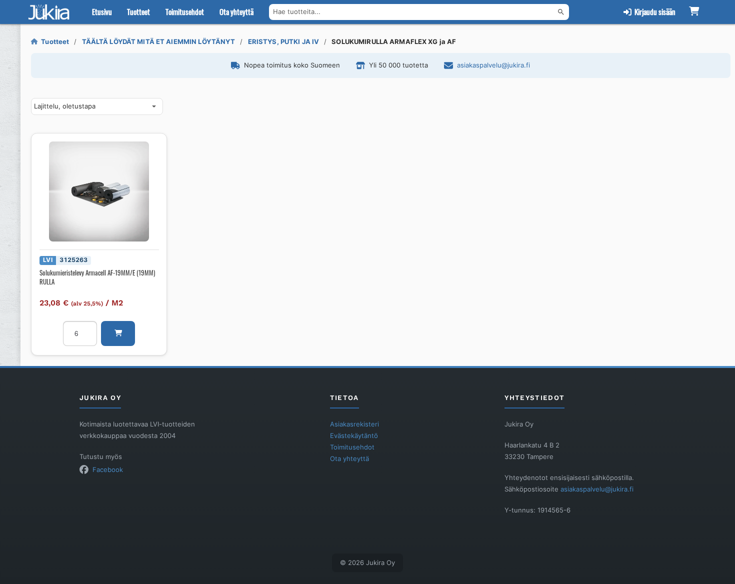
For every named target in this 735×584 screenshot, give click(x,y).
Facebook (107, 470)
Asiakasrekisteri (354, 424)
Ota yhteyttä (237, 11)
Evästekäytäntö (354, 436)
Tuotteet (138, 11)
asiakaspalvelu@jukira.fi (493, 65)
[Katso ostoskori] (694, 12)
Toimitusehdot (185, 11)
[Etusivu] (51, 12)
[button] (118, 333)
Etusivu (102, 11)
